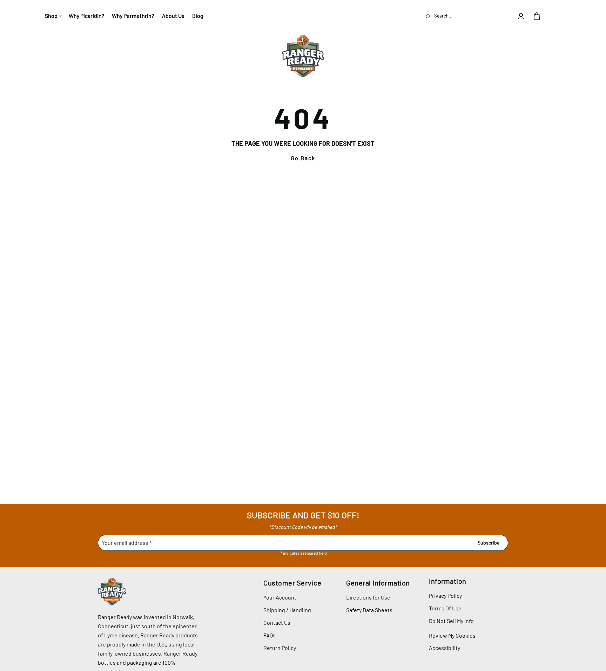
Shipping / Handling (287, 610)
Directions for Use (368, 597)
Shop (51, 15)
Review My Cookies (452, 635)
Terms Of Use (445, 608)
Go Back (303, 158)
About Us (173, 15)
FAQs (269, 635)
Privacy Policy (445, 595)
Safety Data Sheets (369, 610)
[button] (521, 16)
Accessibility (444, 647)
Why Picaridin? (86, 15)
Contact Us (276, 622)
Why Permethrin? (133, 15)
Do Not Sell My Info (451, 620)
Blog (197, 15)
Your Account (279, 597)
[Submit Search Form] (428, 16)
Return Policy (279, 647)
